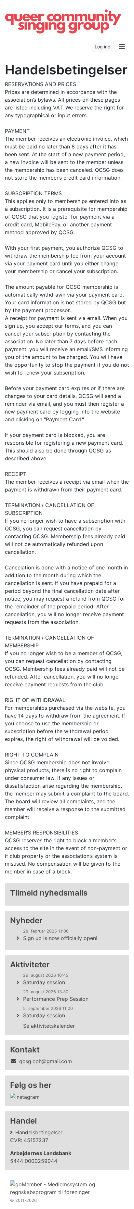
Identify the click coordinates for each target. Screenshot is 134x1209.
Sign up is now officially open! (60, 938)
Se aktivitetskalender (49, 1026)
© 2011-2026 (23, 1200)
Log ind (103, 46)
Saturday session (44, 982)
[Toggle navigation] (122, 47)
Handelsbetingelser (38, 1132)
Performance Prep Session (55, 999)
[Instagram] (25, 1097)
